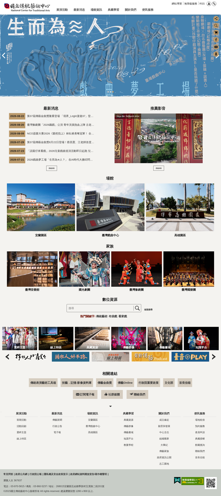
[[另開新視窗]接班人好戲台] (27, 356)
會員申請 (200, 432)
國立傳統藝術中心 (27, 7)
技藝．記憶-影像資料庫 (77, 382)
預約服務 (200, 426)
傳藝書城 (128, 432)
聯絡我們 (139, 394)
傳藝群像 (128, 426)
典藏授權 (200, 438)
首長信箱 (185, 382)
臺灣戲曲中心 (93, 426)
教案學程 (128, 445)
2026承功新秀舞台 (110, 92)
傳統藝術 (101, 316)
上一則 (3, 55)
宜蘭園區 (93, 420)
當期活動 (21, 420)
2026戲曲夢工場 (113, 92)
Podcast (216, 54)
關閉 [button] (110, 406)
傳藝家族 (164, 451)
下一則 (214, 356)
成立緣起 (164, 420)
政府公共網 (21, 474)
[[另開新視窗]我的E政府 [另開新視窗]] (177, 480)
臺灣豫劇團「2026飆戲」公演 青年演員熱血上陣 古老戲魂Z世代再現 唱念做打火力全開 (53, 124)
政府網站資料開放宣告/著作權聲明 (88, 474)
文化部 (169, 382)
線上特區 (21, 438)
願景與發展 (164, 426)
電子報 (57, 432)
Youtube (216, 47)
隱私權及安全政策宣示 (56, 474)
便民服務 (147, 9)
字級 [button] (209, 4)
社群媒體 (114, 394)
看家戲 (122, 316)
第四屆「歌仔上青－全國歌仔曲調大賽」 (108, 92)
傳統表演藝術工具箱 (43, 382)
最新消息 (79, 9)
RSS (202, 3)
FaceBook (216, 39)
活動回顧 (21, 426)
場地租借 (200, 420)
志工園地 (164, 463)
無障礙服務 (190, 3)
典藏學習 (113, 9)
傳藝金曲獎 (105, 382)
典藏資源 (128, 420)
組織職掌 (164, 438)
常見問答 (8, 474)
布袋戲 (113, 316)
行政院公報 (36, 474)
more (52, 168)
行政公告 (57, 426)
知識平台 (128, 438)
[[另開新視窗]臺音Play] (187, 356)
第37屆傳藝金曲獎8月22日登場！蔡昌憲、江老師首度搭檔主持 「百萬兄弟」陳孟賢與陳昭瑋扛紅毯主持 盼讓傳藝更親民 (53, 142)
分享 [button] (216, 18)
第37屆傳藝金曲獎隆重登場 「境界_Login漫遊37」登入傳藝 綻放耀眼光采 (53, 116)
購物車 (216, 32)
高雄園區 (93, 432)
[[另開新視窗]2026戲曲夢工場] (110, 55)
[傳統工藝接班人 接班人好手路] (67, 356)
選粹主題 (21, 432)
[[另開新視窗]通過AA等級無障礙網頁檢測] (192, 481)
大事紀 (164, 445)
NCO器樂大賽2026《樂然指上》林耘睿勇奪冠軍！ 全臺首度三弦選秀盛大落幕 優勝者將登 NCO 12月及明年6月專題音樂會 (53, 133)
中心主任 (164, 432)
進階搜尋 (148, 309)
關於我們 (130, 9)
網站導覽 (177, 3)
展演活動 (62, 9)
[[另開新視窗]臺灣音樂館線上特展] (107, 356)
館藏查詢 (200, 445)
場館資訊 (96, 9)
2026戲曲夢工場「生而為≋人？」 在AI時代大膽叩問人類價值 (53, 159)
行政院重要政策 (149, 382)
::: (1, 411)
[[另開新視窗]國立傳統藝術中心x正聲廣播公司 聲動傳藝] (147, 356)
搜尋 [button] (216, 25)
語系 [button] (214, 4)
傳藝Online (125, 382)
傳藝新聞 (57, 420)
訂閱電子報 (87, 394)
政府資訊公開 (164, 457)
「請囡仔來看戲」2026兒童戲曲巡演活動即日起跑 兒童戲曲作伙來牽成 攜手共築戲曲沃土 (53, 150)
